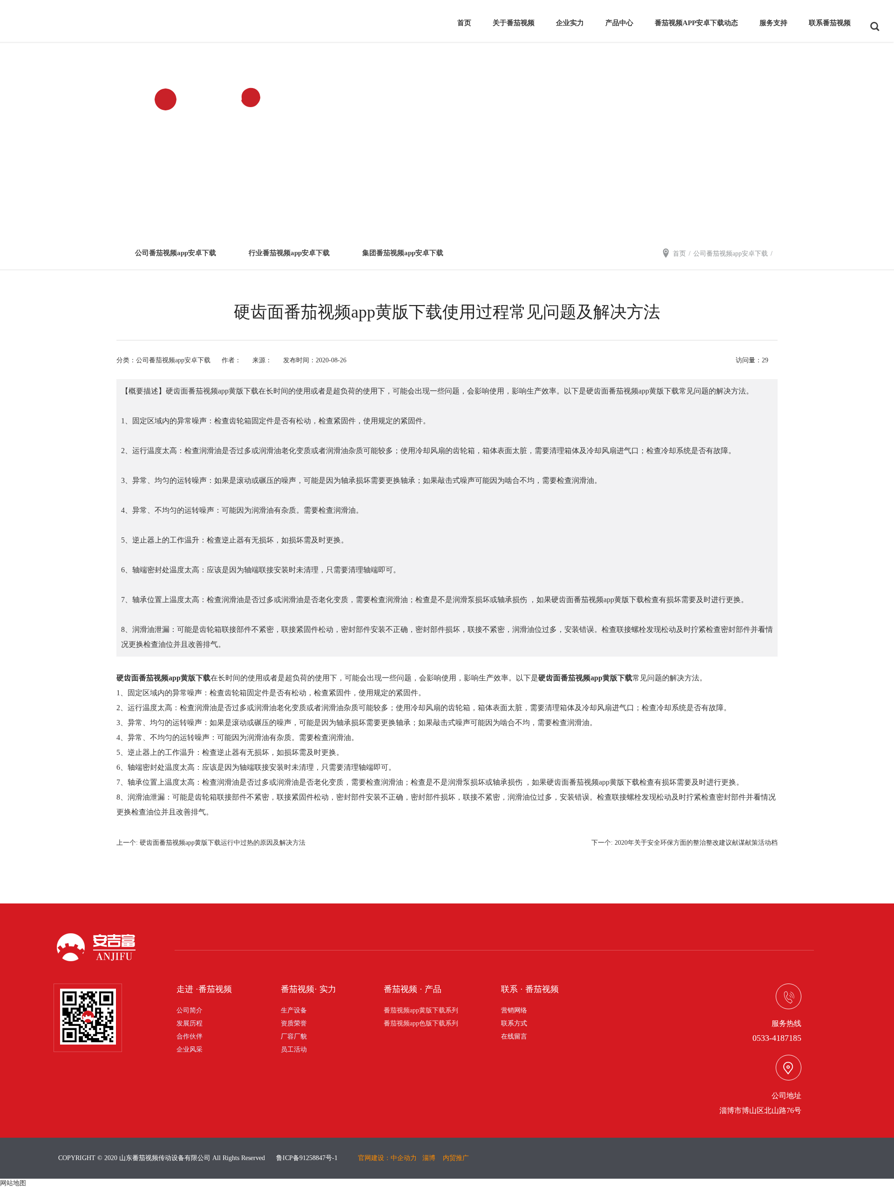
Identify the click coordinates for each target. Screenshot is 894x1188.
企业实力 (570, 23)
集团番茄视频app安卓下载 (402, 253)
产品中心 (619, 23)
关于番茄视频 (514, 23)
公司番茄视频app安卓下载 (175, 253)
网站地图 (13, 1183)
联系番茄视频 (830, 23)
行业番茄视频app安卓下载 (289, 253)
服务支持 (773, 23)
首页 (464, 23)
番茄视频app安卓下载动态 (696, 23)
